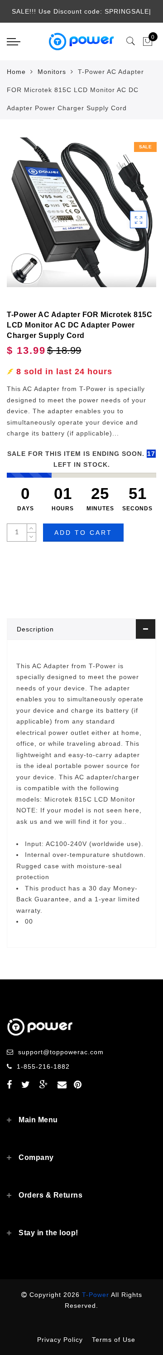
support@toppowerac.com (61, 1052)
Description (35, 629)
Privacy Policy (60, 1339)
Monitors (52, 71)
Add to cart (83, 532)
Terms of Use (113, 1339)
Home (16, 71)
